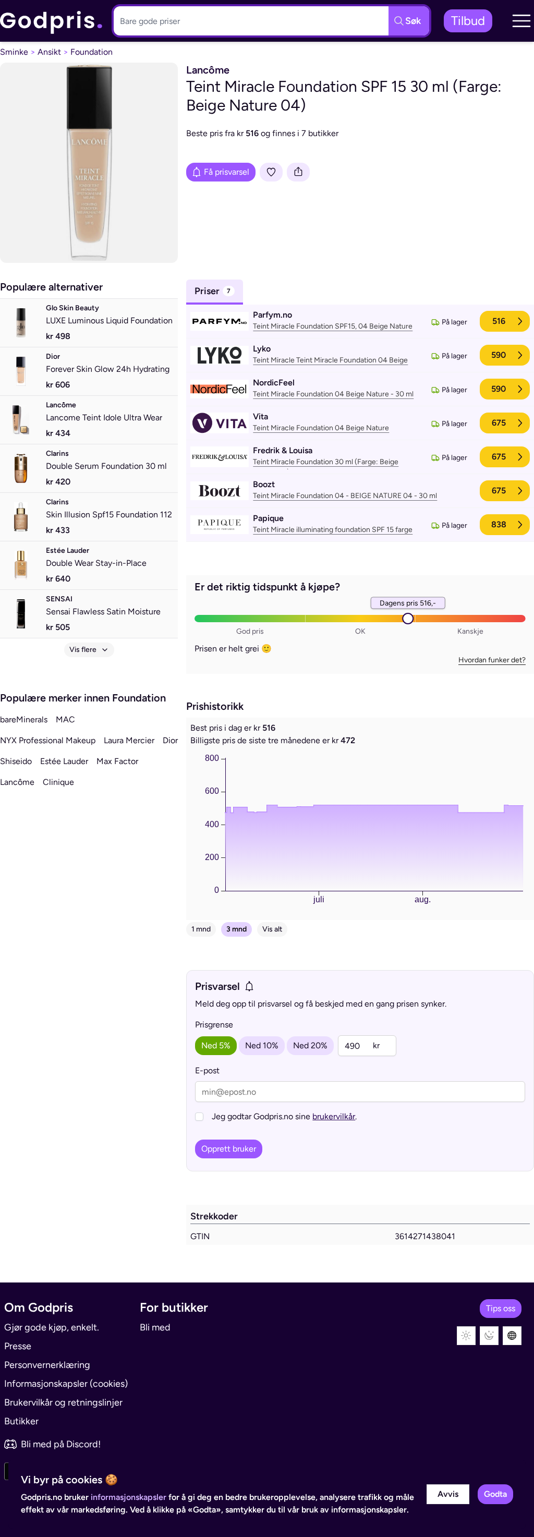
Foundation (91, 52)
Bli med (155, 1327)
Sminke (14, 52)
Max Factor (117, 761)
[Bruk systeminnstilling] (512, 1335)
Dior (170, 740)
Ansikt (49, 52)
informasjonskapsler (128, 1497)
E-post (207, 1070)
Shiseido (16, 761)
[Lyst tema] (466, 1335)
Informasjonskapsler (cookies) (66, 1383)
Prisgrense (214, 1025)
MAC (65, 719)
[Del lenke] (298, 172)
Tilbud (468, 20)
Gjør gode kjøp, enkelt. (51, 1327)
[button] (521, 20)
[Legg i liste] (271, 172)
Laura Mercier (129, 740)
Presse (17, 1346)
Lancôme (17, 782)
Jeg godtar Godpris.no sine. (284, 1116)
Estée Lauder (64, 761)
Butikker (21, 1421)
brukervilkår (333, 1116)
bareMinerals (23, 719)
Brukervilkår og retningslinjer (63, 1402)
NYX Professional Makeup (47, 740)
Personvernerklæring (47, 1365)
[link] (51, 21)
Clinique (58, 782)
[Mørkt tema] (489, 1335)
